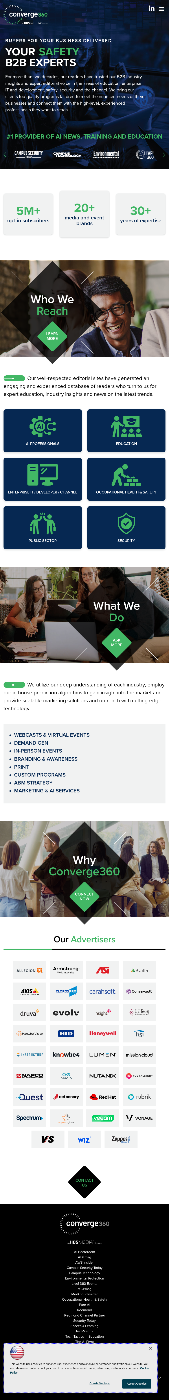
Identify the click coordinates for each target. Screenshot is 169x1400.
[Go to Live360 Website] (143, 154)
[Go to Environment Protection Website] (104, 154)
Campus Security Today (85, 1268)
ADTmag (84, 1257)
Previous (5, 154)
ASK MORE (116, 642)
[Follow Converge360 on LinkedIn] (151, 8)
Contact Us (84, 1183)
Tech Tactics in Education (84, 1336)
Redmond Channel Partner (84, 1315)
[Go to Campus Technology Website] (65, 154)
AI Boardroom (84, 1252)
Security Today (84, 1320)
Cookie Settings (100, 1383)
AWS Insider (84, 1262)
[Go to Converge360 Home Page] (26, 14)
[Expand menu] (161, 10)
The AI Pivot (84, 1342)
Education (126, 443)
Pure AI (84, 1305)
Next (164, 154)
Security (126, 540)
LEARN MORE (52, 336)
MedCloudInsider (84, 1294)
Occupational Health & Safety (126, 492)
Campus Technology (84, 1273)
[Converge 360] (84, 1224)
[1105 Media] (85, 1242)
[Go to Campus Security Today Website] (26, 154)
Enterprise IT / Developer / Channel (42, 492)
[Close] (150, 1348)
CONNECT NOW (84, 896)
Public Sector (43, 540)
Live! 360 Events (84, 1283)
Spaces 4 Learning (84, 1326)
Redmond (84, 1310)
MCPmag (85, 1289)
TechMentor (84, 1331)
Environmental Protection (84, 1278)
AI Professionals (42, 443)
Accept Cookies (137, 1383)
